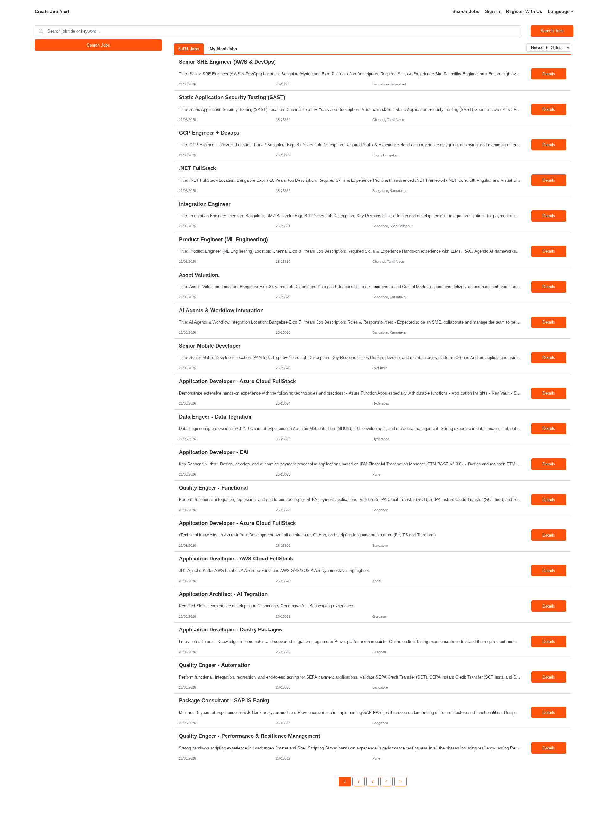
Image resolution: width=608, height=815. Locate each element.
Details (548, 74)
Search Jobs (466, 11)
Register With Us (524, 11)
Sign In (492, 11)
